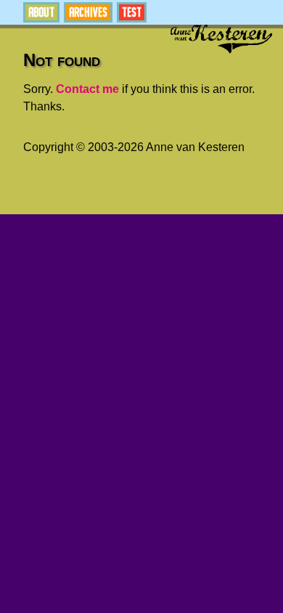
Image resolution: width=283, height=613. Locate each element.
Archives (88, 12)
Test (132, 12)
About (41, 12)
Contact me (87, 89)
